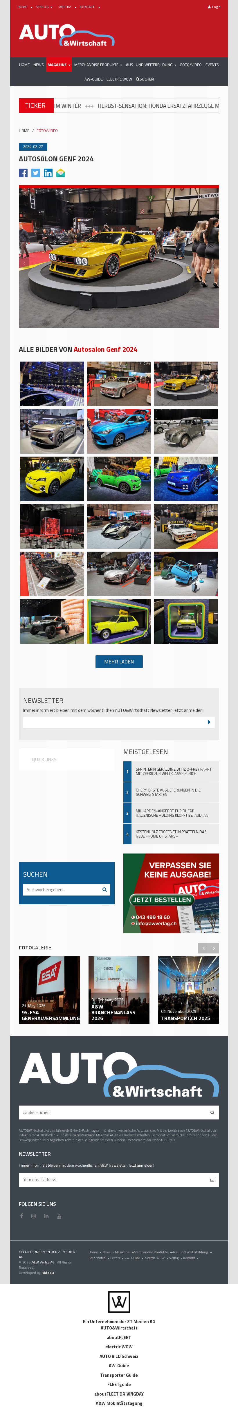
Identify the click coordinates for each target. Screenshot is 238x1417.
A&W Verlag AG (43, 1262)
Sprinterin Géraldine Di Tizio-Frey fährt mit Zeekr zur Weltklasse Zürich (174, 771)
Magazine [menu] (122, 1252)
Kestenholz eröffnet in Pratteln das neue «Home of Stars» (171, 834)
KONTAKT (87, 7)
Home (95, 1252)
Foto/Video (99, 1257)
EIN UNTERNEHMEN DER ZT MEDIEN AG (47, 1254)
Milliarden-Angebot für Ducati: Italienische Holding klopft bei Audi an (172, 813)
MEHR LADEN (119, 661)
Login (216, 7)
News (108, 1252)
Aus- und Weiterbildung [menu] (190, 1252)
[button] (59, 64)
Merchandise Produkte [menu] (151, 1252)
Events (116, 1257)
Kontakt (191, 1257)
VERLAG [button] (43, 7)
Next (214, 263)
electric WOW (156, 1257)
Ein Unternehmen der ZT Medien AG (119, 1321)
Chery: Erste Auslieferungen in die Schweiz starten (168, 792)
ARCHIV (65, 7)
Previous (24, 263)
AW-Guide (134, 1257)
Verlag (175, 1257)
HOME (22, 7)
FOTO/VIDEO (47, 131)
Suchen (147, 79)
